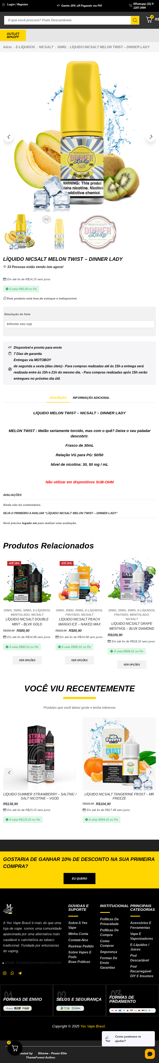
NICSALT (46, 47)
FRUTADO (72, 614)
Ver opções (27, 660)
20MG (8, 610)
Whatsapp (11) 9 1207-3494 (143, 5)
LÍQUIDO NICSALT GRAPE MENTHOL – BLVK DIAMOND (131, 626)
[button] (15, 4)
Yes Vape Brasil (92, 1026)
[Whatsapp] (12, 973)
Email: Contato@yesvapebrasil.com (33, 962)
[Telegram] (20, 973)
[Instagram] (4, 973)
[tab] (58, 397)
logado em (29, 523)
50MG (61, 47)
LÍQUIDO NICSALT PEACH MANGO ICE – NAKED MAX (79, 622)
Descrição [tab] (58, 397)
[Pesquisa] (135, 20)
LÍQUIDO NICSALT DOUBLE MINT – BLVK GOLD (27, 622)
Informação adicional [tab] (91, 397)
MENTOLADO (20, 614)
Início (7, 47)
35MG (17, 610)
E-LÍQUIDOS (25, 47)
